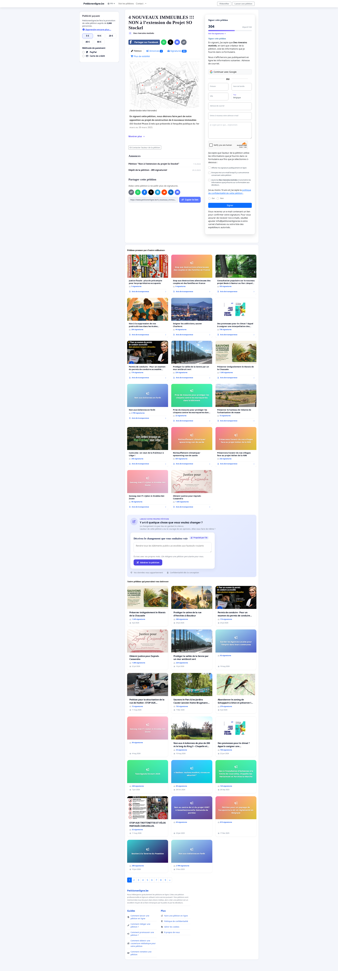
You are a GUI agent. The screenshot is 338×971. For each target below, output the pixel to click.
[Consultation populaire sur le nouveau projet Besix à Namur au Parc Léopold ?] (235, 275)
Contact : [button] (140, 4)
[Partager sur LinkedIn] (171, 192)
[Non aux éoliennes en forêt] (147, 402)
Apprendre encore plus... (98, 29)
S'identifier (224, 4)
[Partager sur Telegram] (157, 192)
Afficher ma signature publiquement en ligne (229, 168)
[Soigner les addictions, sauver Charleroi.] (191, 318)
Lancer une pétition (243, 4)
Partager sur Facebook (146, 42)
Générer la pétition (149, 562)
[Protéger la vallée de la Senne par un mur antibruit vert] (191, 361)
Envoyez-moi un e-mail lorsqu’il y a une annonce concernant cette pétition (230, 173)
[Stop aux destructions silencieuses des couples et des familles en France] (191, 275)
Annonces (155, 50)
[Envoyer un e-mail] (177, 42)
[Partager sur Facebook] (144, 192)
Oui (213, 198)
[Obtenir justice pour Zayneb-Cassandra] (191, 490)
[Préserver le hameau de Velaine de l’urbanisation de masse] (235, 404)
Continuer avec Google (225, 71)
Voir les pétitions (126, 4)
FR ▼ (112, 4)
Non (222, 198)
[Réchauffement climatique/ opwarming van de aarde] (191, 447)
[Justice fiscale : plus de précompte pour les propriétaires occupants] (147, 275)
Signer (230, 205)
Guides (131, 910)
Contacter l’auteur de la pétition (146, 147)
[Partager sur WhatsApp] (163, 42)
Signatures (178, 50)
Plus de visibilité (141, 56)
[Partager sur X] (170, 42)
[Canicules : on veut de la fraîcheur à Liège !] (147, 447)
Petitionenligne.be (93, 3)
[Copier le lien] (184, 42)
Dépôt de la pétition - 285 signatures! (147, 170)
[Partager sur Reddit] (164, 192)
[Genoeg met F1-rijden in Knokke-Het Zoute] (147, 490)
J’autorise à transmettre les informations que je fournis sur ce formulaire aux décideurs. (231, 182)
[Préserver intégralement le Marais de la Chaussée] (235, 361)
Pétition (137, 50)
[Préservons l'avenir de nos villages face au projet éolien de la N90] (235, 447)
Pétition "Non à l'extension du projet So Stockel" (153, 163)
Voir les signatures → (217, 33)
